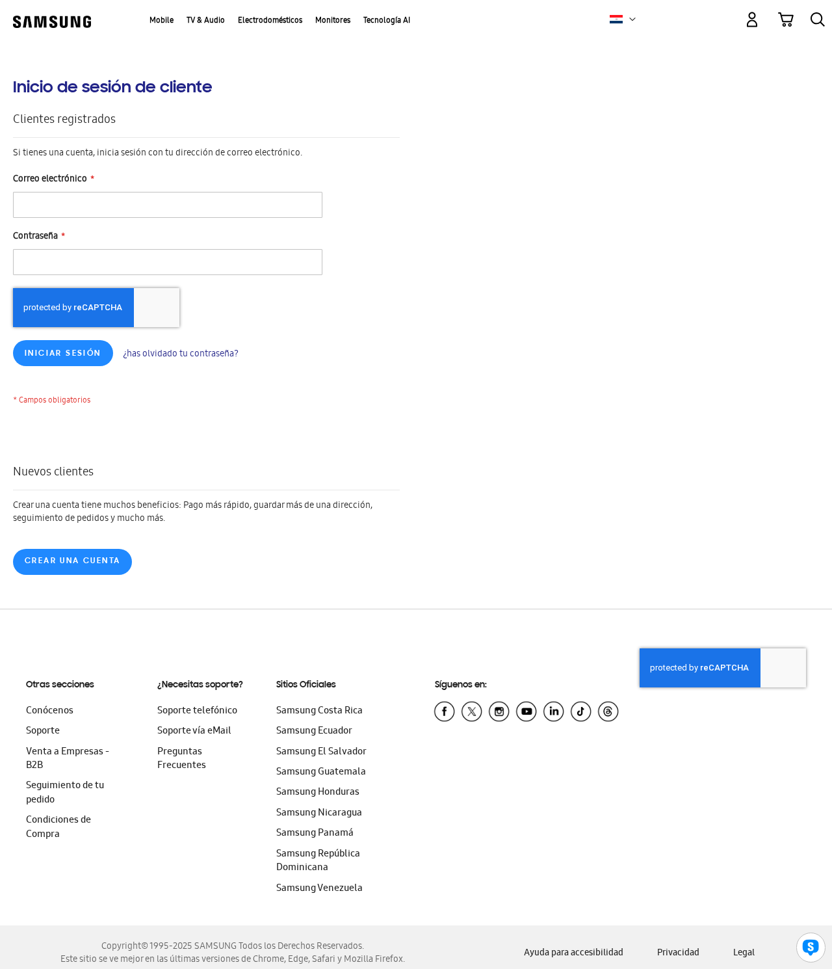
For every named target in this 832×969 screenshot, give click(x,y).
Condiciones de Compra (58, 827)
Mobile (162, 21)
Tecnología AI (386, 21)
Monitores (332, 21)
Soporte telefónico (197, 711)
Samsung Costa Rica (319, 711)
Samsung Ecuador (314, 731)
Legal (744, 953)
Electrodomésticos (270, 21)
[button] (632, 19)
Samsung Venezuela (319, 889)
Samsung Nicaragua (319, 813)
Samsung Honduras (317, 793)
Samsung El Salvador (321, 752)
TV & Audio (206, 21)
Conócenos (49, 711)
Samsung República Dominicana (318, 861)
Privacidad (678, 953)
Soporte (43, 731)
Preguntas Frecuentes (181, 759)
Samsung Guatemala (321, 772)
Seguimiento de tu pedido (65, 793)
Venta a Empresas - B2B (67, 759)
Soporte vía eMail (194, 731)
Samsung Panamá (315, 834)
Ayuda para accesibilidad (573, 953)
